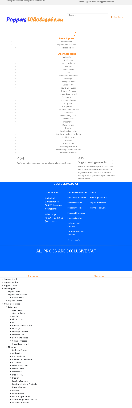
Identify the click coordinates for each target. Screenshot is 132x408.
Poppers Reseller (75, 218)
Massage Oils (68, 85)
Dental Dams (68, 118)
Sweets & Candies (68, 152)
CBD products (68, 106)
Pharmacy (66, 97)
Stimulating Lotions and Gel (68, 149)
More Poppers (66, 38)
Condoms (68, 112)
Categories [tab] (33, 276)
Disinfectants (69, 125)
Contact (94, 192)
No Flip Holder (68, 48)
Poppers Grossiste (76, 208)
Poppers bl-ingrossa (76, 213)
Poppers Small (10, 279)
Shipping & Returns (98, 197)
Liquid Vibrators (68, 137)
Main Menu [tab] (99, 276)
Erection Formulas (68, 131)
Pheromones (68, 143)
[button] (1, 272)
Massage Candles (68, 81)
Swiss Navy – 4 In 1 (68, 94)
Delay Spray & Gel (68, 115)
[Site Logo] (35, 19)
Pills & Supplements (68, 146)
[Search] (87, 18)
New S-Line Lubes (68, 88)
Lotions (68, 140)
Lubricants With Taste (68, 75)
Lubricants (66, 57)
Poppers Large (10, 285)
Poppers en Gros (75, 202)
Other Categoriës (66, 53)
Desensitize (68, 122)
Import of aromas (98, 202)
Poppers (77, 197)
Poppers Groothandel (77, 192)
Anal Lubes (68, 60)
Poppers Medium (11, 282)
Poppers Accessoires (66, 44)
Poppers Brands (15, 301)
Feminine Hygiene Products (68, 134)
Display (68, 66)
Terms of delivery (98, 208)
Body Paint (68, 103)
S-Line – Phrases (68, 91)
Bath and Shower (68, 100)
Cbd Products (68, 63)
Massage (68, 78)
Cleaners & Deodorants (68, 109)
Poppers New (66, 41)
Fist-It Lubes (68, 69)
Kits (68, 72)
